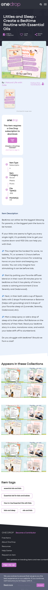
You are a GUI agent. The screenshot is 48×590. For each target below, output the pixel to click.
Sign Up (12, 140)
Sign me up (9, 565)
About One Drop (9, 542)
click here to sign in (12, 150)
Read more (8, 585)
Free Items (6, 538)
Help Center (7, 551)
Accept (40, 585)
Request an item (9, 555)
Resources (6, 546)
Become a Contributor (26, 533)
